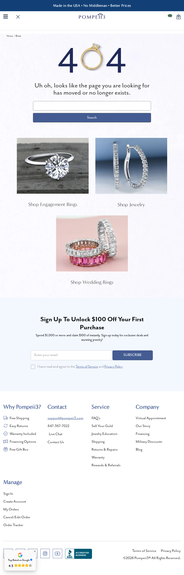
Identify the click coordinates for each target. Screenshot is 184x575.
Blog (139, 450)
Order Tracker (13, 525)
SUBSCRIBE (132, 355)
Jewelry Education (104, 434)
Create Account (14, 502)
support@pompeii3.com (65, 418)
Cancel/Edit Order (16, 517)
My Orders (11, 510)
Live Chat (55, 434)
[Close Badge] (35, 551)
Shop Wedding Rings (92, 282)
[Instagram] (45, 553)
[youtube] (57, 553)
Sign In (8, 494)
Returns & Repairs (105, 450)
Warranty (98, 458)
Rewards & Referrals (106, 465)
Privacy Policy (113, 367)
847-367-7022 (58, 426)
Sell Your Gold (102, 426)
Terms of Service (87, 367)
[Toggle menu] (5, 16)
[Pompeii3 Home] (92, 16)
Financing (142, 434)
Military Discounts (149, 442)
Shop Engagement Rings (52, 204)
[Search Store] (18, 17)
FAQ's (96, 418)
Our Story (143, 426)
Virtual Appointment (151, 418)
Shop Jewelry (131, 205)
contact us (56, 442)
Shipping (98, 442)
